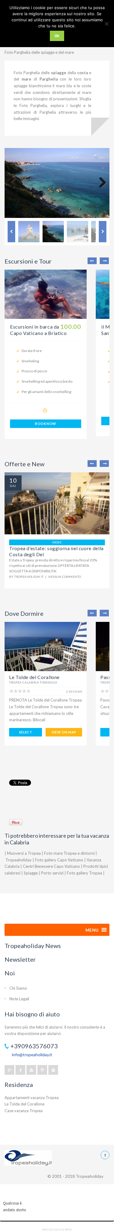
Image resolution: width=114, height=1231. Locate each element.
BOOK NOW (45, 424)
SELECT (25, 732)
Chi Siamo (18, 988)
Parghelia (49, 79)
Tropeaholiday (18, 859)
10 (13, 480)
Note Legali (19, 998)
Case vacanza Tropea (24, 1110)
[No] (106, 24)
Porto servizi (52, 873)
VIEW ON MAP (64, 732)
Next (100, 183)
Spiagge (31, 873)
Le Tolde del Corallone (34, 677)
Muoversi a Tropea (24, 853)
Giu (13, 486)
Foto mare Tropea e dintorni (69, 853)
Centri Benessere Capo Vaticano (51, 866)
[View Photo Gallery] (46, 294)
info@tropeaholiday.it (32, 1054)
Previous (14, 183)
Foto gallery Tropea (84, 873)
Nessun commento (64, 576)
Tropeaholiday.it (28, 576)
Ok (57, 35)
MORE (57, 542)
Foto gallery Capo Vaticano (59, 859)
